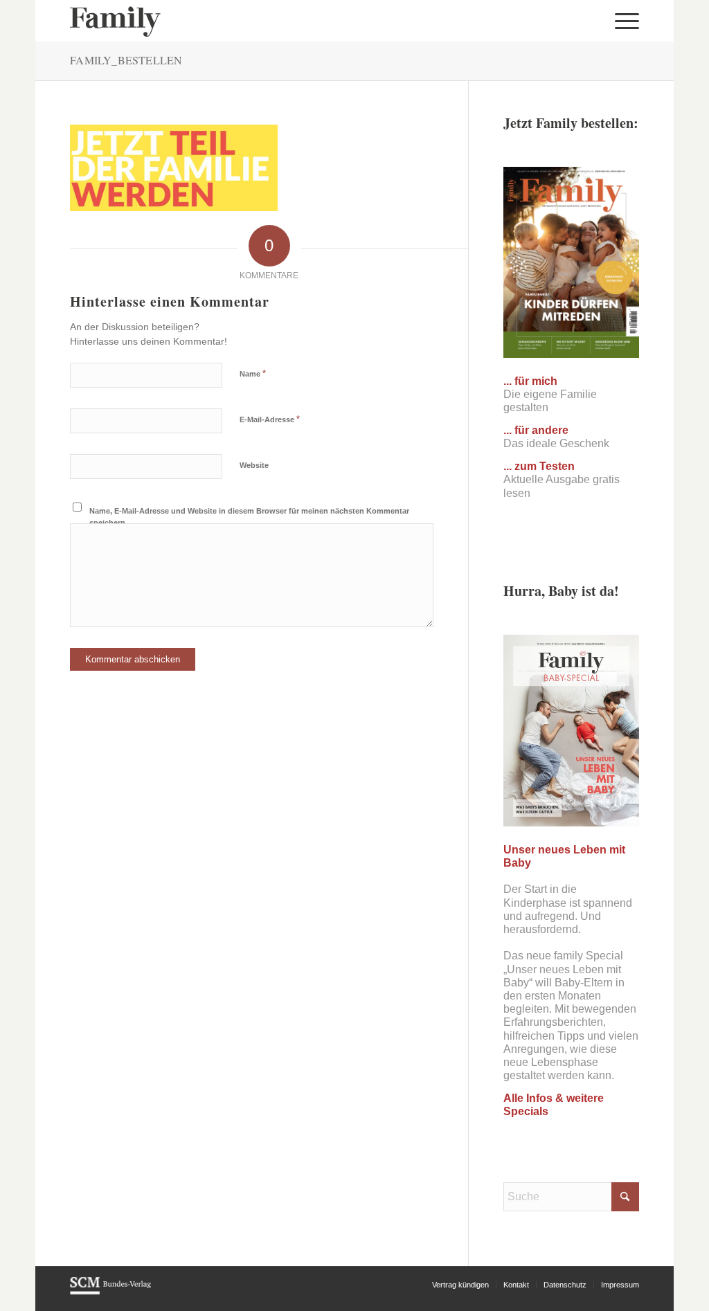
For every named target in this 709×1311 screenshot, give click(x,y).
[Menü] (622, 21)
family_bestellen (126, 60)
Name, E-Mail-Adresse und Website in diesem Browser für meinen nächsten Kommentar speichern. (249, 517)
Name (253, 373)
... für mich (530, 381)
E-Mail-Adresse (270, 419)
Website (254, 465)
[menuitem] (622, 21)
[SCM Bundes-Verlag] (110, 1292)
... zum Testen (539, 466)
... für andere (535, 430)
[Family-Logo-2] (115, 21)
